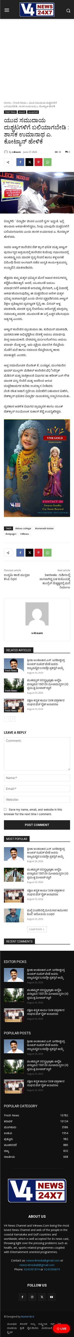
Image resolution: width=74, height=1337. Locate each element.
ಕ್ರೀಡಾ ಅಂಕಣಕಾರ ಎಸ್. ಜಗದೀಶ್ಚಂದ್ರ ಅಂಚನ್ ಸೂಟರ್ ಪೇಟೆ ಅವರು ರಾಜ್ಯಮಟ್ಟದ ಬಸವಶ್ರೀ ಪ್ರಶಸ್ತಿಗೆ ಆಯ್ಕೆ (46, 664)
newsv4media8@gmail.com (37, 1265)
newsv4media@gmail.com (43, 1260)
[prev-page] (6, 718)
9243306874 (52, 1269)
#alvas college (23, 528)
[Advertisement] (37, 58)
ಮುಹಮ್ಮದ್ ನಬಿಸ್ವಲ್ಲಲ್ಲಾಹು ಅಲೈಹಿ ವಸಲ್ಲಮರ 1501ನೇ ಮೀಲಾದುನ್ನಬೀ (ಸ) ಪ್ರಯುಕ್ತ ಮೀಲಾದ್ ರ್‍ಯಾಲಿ (47, 684)
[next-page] (12, 718)
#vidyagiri (11, 533)
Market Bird (27, 1316)
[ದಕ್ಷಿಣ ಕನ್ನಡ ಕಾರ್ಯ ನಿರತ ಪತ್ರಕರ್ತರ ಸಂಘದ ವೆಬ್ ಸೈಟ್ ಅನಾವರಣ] (14, 705)
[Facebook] (20, 162)
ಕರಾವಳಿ (22, 112)
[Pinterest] (38, 162)
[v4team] (6, 152)
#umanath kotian (44, 528)
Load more (35, 929)
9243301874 (32, 1269)
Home (7, 102)
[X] (29, 162)
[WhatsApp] (48, 162)
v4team (16, 151)
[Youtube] (51, 1297)
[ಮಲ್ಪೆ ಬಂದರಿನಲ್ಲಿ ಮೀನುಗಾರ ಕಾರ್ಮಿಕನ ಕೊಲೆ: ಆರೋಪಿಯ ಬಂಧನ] (14, 915)
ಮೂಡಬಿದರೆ (33, 112)
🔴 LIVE (61, 1328)
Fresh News (19, 102)
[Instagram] (32, 1297)
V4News (24, 533)
